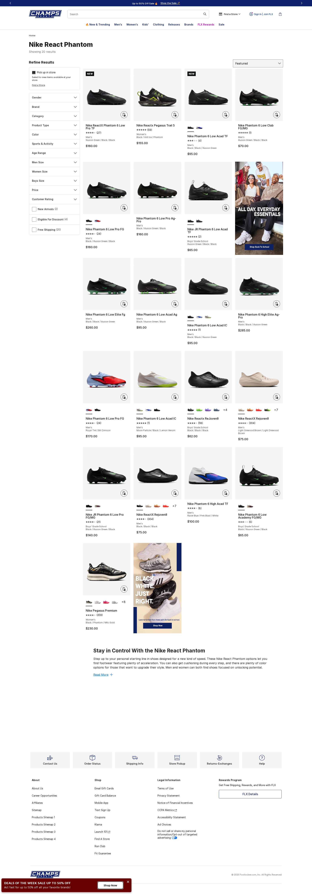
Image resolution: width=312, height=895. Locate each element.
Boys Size (38, 180)
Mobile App (101, 802)
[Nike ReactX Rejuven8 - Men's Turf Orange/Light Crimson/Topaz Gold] (250, 410)
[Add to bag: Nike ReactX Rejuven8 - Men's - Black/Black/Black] (175, 493)
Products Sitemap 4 (44, 838)
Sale (221, 24)
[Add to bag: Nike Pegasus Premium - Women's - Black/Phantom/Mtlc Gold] (124, 589)
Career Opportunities (44, 795)
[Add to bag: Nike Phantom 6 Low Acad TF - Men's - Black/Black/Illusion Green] (225, 114)
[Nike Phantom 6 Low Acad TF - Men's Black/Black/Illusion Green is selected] (190, 128)
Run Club (100, 846)
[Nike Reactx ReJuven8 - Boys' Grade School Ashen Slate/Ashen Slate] (216, 410)
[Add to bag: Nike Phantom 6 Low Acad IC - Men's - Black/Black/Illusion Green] (225, 303)
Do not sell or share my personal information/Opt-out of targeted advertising (177, 834)
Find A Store (102, 838)
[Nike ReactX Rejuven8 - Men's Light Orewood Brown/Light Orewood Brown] (148, 506)
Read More (101, 674)
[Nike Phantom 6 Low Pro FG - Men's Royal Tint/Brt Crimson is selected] (89, 410)
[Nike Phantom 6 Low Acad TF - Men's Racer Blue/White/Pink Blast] (199, 128)
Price (35, 189)
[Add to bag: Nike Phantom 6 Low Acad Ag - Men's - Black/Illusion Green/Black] (175, 303)
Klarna (98, 824)
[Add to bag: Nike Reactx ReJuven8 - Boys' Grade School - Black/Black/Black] (225, 397)
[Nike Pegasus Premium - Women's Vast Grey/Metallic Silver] (97, 602)
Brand (35, 106)
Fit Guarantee (103, 853)
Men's (118, 24)
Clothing (158, 24)
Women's (132, 24)
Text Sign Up (102, 810)
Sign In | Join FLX (263, 14)
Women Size (39, 171)
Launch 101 (101, 831)
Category (38, 116)
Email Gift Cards (104, 788)
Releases (174, 24)
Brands (188, 24)
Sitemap (37, 810)
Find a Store (38, 85)
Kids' (145, 24)
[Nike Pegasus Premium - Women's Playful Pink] (106, 602)
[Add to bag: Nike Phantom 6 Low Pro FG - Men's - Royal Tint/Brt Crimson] (124, 397)
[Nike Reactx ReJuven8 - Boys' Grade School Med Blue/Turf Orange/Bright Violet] (208, 410)
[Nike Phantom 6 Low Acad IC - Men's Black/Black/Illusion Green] (157, 410)
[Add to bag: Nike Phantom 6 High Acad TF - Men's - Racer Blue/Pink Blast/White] (225, 493)
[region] (156, 3)
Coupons (100, 817)
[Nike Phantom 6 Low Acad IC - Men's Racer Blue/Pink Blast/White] (199, 317)
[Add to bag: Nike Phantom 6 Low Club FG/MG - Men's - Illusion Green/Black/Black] (276, 114)
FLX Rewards (206, 24)
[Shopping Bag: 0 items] (280, 14)
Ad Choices (164, 824)
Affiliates (37, 802)
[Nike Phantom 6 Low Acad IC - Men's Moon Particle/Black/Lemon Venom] (208, 317)
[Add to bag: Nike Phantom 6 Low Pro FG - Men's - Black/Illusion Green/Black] (124, 207)
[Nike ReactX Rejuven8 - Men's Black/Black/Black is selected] (139, 506)
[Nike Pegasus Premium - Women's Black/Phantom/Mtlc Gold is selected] (89, 602)
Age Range (39, 152)
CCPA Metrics (165, 810)
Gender (36, 97)
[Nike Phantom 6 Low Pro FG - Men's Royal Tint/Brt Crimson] (97, 221)
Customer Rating (42, 199)
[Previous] (10, 3)
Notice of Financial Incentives (175, 802)
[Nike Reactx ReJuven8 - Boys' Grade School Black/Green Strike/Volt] (199, 410)
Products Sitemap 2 (43, 824)
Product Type (40, 125)
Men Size (38, 162)
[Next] (301, 3)
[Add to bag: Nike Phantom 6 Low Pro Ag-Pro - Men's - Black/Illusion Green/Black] (175, 207)
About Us (37, 788)
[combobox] (138, 14)
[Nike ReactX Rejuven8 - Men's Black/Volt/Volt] (267, 410)
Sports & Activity (42, 143)
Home (32, 35)
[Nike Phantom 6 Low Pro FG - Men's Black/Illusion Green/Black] (97, 410)
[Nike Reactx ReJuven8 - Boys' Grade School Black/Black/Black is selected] (190, 410)
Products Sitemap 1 (43, 817)
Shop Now (110, 885)
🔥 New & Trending (98, 24)
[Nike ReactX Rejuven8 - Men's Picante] (258, 410)
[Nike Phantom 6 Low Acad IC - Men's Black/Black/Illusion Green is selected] (190, 317)
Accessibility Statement (171, 817)
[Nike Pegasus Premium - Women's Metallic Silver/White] (115, 602)
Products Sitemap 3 (43, 831)
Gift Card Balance (105, 795)
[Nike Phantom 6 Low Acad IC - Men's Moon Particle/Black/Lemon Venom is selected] (139, 410)
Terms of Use (165, 788)
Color (35, 134)
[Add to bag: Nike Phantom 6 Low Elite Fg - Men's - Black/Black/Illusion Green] (124, 303)
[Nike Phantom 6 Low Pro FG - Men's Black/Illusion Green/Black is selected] (89, 221)
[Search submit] (205, 14)
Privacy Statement (168, 795)
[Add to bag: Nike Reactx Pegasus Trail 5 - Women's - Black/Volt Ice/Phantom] (175, 114)
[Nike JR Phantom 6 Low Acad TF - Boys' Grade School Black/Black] (199, 221)
